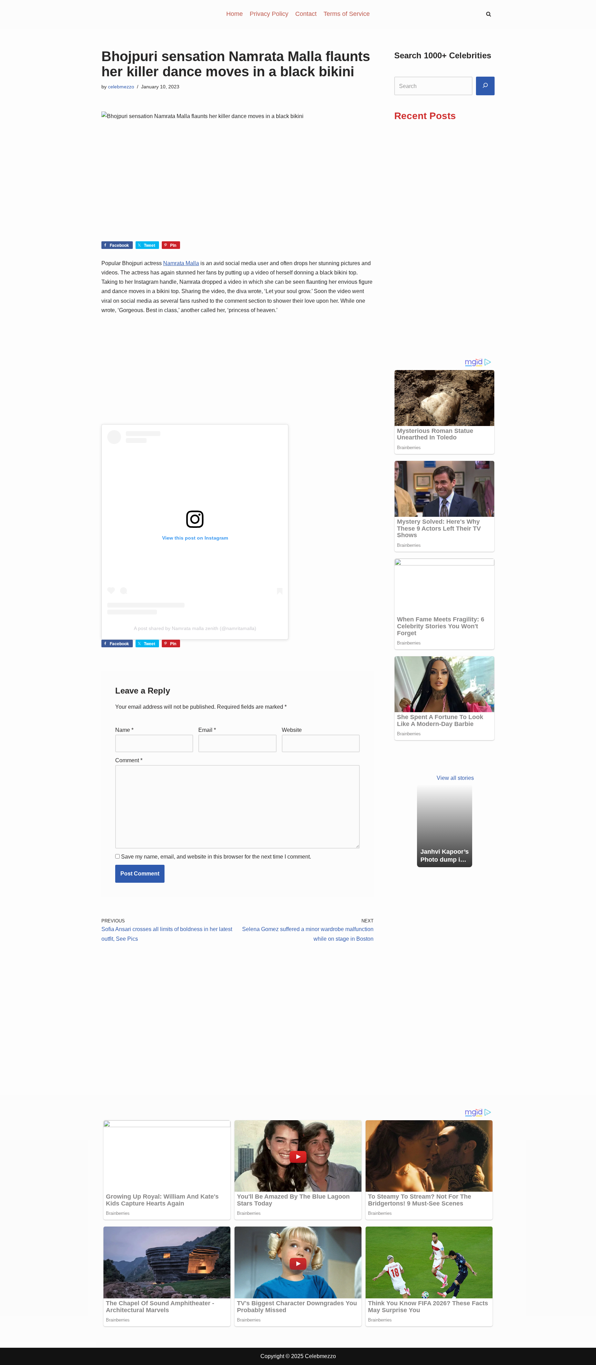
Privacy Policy (269, 13)
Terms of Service (347, 13)
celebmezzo (121, 86)
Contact (306, 13)
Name (124, 730)
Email (207, 730)
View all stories (455, 778)
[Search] (485, 86)
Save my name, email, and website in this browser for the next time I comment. (216, 857)
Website (292, 730)
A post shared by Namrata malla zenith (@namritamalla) (195, 628)
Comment (128, 760)
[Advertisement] (237, 190)
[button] (488, 14)
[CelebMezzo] (135, 14)
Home (234, 13)
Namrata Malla (181, 263)
